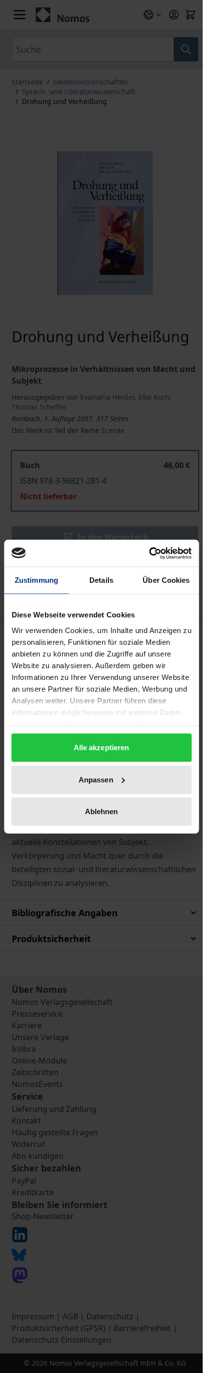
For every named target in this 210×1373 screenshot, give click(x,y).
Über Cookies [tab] (166, 580)
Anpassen (96, 779)
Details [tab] (101, 580)
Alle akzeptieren (101, 747)
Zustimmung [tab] (36, 580)
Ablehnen (101, 811)
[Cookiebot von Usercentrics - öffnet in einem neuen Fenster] (148, 553)
